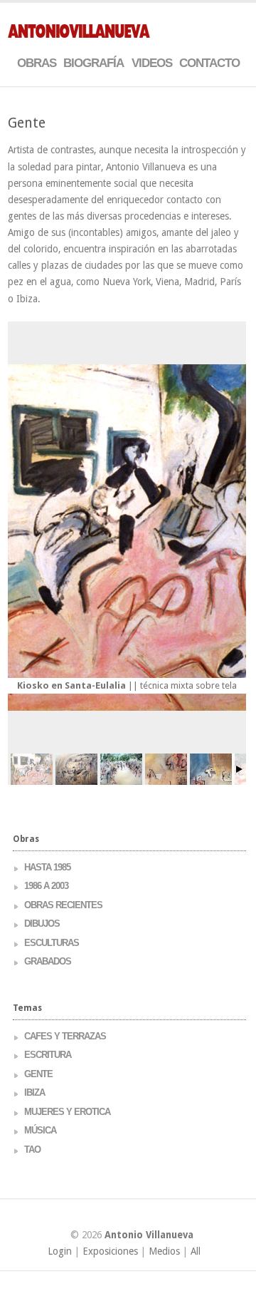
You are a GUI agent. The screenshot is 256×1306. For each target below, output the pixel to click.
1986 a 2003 (46, 885)
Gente (38, 1074)
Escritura (47, 1054)
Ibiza (34, 1092)
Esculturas (51, 942)
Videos (152, 63)
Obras (36, 63)
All (196, 1251)
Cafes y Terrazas (65, 1036)
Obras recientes (63, 905)
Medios (164, 1251)
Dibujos (42, 923)
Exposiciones (110, 1251)
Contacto (209, 63)
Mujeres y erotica (67, 1111)
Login (60, 1251)
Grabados (47, 961)
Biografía (93, 63)
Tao (32, 1149)
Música (40, 1130)
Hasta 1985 (47, 867)
